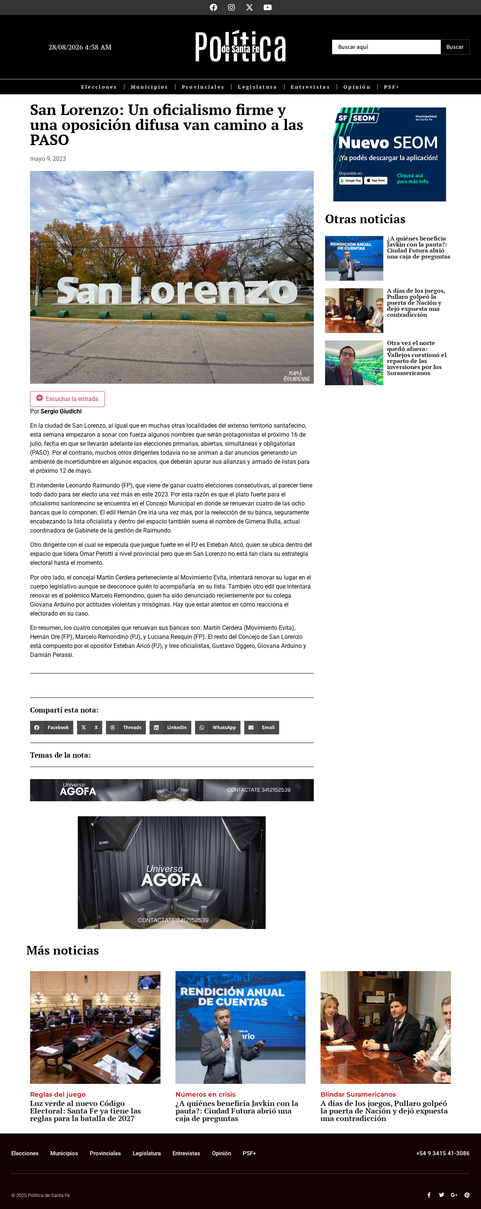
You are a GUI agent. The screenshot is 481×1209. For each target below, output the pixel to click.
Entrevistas (310, 86)
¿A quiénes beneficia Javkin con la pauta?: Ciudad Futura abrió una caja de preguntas (418, 247)
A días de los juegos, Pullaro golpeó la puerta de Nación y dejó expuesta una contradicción (416, 302)
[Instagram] (231, 7)
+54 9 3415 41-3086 (443, 1153)
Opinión (357, 86)
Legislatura (257, 86)
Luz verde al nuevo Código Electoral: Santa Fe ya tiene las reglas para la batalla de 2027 (85, 1110)
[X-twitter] (249, 7)
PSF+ (392, 86)
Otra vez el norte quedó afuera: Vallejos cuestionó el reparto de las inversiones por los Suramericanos (416, 358)
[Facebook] (213, 7)
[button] (51, 727)
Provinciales (203, 86)
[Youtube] (267, 7)
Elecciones (99, 86)
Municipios (150, 86)
